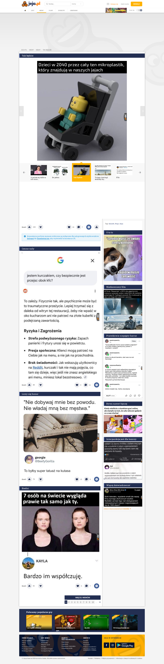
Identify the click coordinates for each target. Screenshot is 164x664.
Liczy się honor (30, 393)
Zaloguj (30, 238)
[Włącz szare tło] (139, 10)
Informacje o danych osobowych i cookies (89, 649)
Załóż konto (125, 4)
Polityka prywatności (89, 646)
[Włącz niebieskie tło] (141, 10)
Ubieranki (74, 10)
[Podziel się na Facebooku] (89, 227)
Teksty (24, 642)
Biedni (25, 488)
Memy (41, 10)
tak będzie (47, 50)
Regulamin (86, 644)
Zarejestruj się (43, 238)
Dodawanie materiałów (68, 646)
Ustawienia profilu (66, 648)
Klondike (43, 646)
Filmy (51, 10)
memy (31, 50)
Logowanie (64, 644)
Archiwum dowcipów (28, 646)
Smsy (23, 644)
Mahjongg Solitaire (27, 651)
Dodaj (136, 4)
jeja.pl (24, 50)
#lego (117, 224)
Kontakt (85, 640)
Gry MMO (45, 638)
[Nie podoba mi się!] (43, 227)
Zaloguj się (114, 4)
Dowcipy (61, 10)
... (96, 602)
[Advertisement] (82, 201)
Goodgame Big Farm (47, 651)
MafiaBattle (44, 642)
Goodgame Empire (47, 649)
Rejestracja (65, 642)
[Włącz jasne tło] (137, 10)
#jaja (121, 224)
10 (93, 602)
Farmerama (44, 640)
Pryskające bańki (27, 649)
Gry (32, 10)
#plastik (111, 224)
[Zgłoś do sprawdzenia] (96, 227)
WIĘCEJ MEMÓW (82, 598)
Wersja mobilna (26, 640)
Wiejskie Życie (45, 644)
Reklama (86, 642)
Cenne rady (28, 248)
